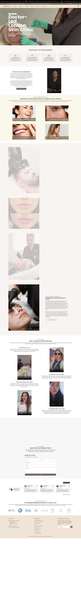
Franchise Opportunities (38, 526)
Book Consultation (14, 38)
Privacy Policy (36, 527)
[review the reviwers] (37, 485)
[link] (15, 58)
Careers (35, 524)
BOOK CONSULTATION (21, 88)
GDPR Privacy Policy (37, 529)
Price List (32, 6)
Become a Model (44, 6)
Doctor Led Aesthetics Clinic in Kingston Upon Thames (41, 3)
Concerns (26, 6)
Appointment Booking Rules (38, 520)
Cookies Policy (36, 530)
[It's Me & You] (7, 6)
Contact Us (38, 6)
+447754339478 (14, 525)
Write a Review (66, 482)
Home (15, 6)
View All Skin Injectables (51, 319)
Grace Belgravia (50, 536)
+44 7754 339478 (12, 3)
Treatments (20, 6)
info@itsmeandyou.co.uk (20, 3)
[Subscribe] (71, 527)
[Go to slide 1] (46, 493)
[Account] (76, 6)
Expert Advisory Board (37, 533)
